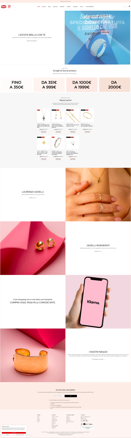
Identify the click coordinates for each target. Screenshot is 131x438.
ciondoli (69, 6)
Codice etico (53, 427)
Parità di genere (54, 426)
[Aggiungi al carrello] (44, 120)
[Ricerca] (124, 7)
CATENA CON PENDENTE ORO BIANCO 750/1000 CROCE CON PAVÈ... (43, 126)
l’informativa (54, 400)
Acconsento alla (56, 405)
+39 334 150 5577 (84, 419)
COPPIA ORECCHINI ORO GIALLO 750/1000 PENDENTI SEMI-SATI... (57, 126)
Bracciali (55, 6)
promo (38, 6)
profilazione (59, 405)
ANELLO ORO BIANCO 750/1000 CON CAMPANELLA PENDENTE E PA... (72, 153)
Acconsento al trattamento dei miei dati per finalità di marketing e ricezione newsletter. (65, 403)
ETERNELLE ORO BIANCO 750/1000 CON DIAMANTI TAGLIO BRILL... (57, 153)
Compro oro (53, 421)
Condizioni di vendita (55, 416)
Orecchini (62, 6)
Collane (43, 6)
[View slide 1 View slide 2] (97, 38)
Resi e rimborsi (68, 420)
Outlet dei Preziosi (54, 420)
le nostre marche (90, 6)
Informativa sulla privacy (70, 421)
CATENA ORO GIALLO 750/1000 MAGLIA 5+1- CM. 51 (72, 125)
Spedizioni (67, 416)
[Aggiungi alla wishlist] (46, 120)
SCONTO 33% (44, 131)
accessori (75, 6)
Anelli (49, 6)
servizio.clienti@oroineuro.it (86, 416)
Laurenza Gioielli (54, 419)
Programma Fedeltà (55, 425)
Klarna (53, 424)
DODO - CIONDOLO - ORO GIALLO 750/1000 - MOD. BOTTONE (42, 153)
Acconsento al (66, 408)
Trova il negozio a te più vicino (97, 359)
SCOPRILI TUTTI (32, 197)
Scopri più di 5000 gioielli (31, 40)
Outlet (81, 6)
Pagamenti (68, 419)
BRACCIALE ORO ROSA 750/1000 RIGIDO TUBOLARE (87, 125)
